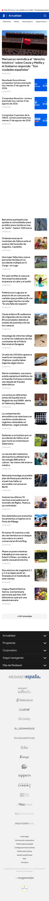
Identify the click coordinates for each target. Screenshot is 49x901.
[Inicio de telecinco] (4, 15)
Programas (9, 642)
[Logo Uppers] (24, 776)
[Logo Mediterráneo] (24, 823)
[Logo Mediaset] (24, 678)
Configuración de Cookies (24, 848)
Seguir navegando (13, 657)
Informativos (27, 21)
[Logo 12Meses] (24, 795)
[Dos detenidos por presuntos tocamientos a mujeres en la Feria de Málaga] (41, 520)
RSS (24, 859)
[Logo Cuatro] (24, 709)
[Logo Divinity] (24, 719)
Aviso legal (24, 836)
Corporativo (10, 650)
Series (16, 21)
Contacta (24, 862)
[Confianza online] (24, 890)
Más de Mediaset (12, 665)
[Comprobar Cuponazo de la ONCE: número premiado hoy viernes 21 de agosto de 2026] (41, 120)
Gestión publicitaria (24, 855)
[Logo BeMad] (24, 766)
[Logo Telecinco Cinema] (24, 785)
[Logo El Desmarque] (24, 728)
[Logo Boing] (24, 747)
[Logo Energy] (24, 757)
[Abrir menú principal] (45, 15)
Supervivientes (42, 21)
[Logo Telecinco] (24, 700)
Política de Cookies (24, 851)
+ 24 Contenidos (24, 616)
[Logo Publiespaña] (24, 813)
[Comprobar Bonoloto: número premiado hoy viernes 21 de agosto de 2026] (41, 103)
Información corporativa (24, 840)
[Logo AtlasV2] (25, 804)
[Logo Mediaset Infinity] (24, 690)
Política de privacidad (24, 844)
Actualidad (15, 15)
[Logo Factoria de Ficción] (24, 738)
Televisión (7, 21)
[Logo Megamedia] (26, 878)
